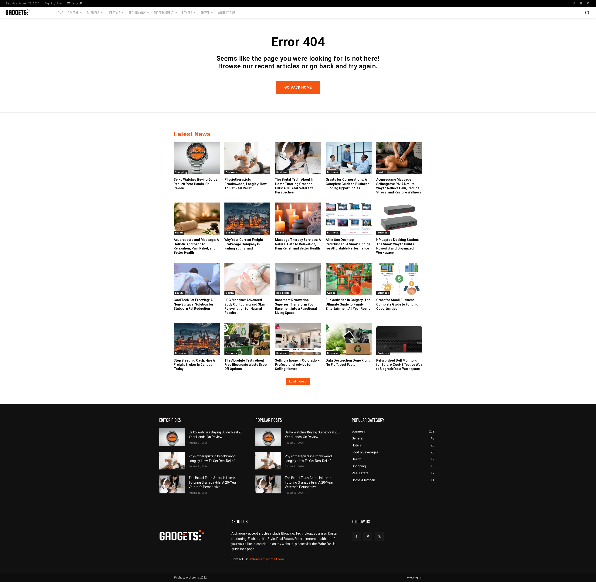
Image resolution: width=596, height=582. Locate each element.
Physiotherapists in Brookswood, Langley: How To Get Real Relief (245, 184)
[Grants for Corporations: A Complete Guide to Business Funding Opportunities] (349, 158)
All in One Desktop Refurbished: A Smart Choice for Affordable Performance (348, 244)
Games (331, 292)
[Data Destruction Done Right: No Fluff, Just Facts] (349, 339)
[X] (587, 3)
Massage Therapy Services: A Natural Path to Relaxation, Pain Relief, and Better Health (298, 244)
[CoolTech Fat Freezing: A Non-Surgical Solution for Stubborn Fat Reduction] (197, 279)
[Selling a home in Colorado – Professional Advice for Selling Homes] (298, 339)
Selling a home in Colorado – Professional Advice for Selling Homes (297, 365)
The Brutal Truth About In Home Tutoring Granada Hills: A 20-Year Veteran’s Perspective (213, 482)
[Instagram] (580, 3)
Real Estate (282, 292)
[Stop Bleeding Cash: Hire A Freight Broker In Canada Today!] (197, 339)
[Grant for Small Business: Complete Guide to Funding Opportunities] (399, 279)
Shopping (181, 172)
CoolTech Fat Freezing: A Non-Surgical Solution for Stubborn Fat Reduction (193, 304)
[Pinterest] (367, 536)
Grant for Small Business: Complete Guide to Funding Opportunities (397, 304)
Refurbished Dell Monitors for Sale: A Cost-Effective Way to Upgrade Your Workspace (399, 365)
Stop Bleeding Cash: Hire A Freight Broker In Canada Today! (194, 365)
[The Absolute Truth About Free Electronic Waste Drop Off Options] (247, 339)
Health (381, 172)
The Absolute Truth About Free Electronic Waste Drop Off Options (245, 365)
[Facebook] (573, 3)
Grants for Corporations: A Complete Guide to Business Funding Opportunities (347, 184)
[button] (587, 12)
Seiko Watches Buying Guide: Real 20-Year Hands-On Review (196, 184)
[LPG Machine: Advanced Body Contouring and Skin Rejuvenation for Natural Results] (247, 279)
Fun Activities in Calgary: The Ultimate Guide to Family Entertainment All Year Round (348, 304)
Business (231, 172)
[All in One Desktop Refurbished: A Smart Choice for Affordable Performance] (349, 219)
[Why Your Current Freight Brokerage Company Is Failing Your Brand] (247, 219)
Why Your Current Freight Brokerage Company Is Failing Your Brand (243, 244)
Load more (296, 381)
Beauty (179, 292)
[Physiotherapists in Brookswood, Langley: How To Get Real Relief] (247, 158)
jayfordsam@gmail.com (266, 559)
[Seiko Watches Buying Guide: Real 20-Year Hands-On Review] (197, 158)
